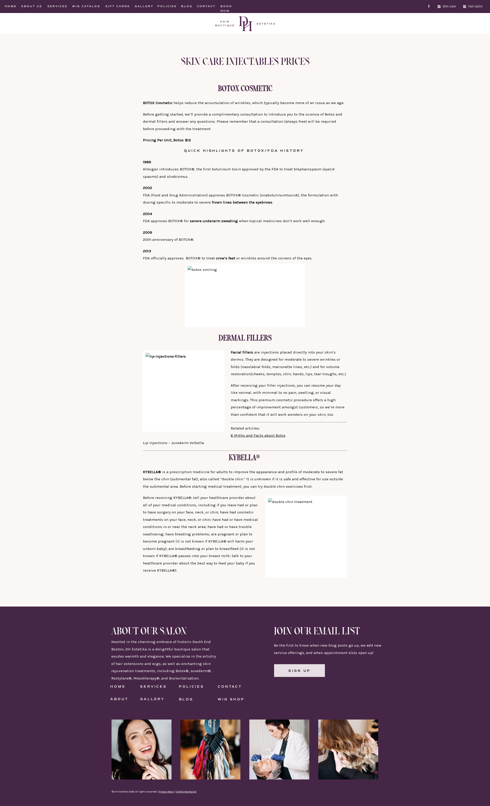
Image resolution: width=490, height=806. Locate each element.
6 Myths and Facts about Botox (258, 435)
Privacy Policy (166, 791)
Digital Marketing (186, 791)
